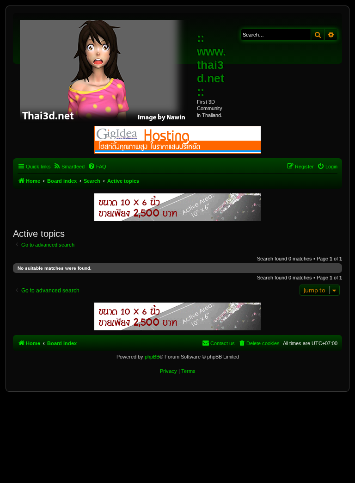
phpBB (152, 356)
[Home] (106, 69)
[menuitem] (69, 166)
